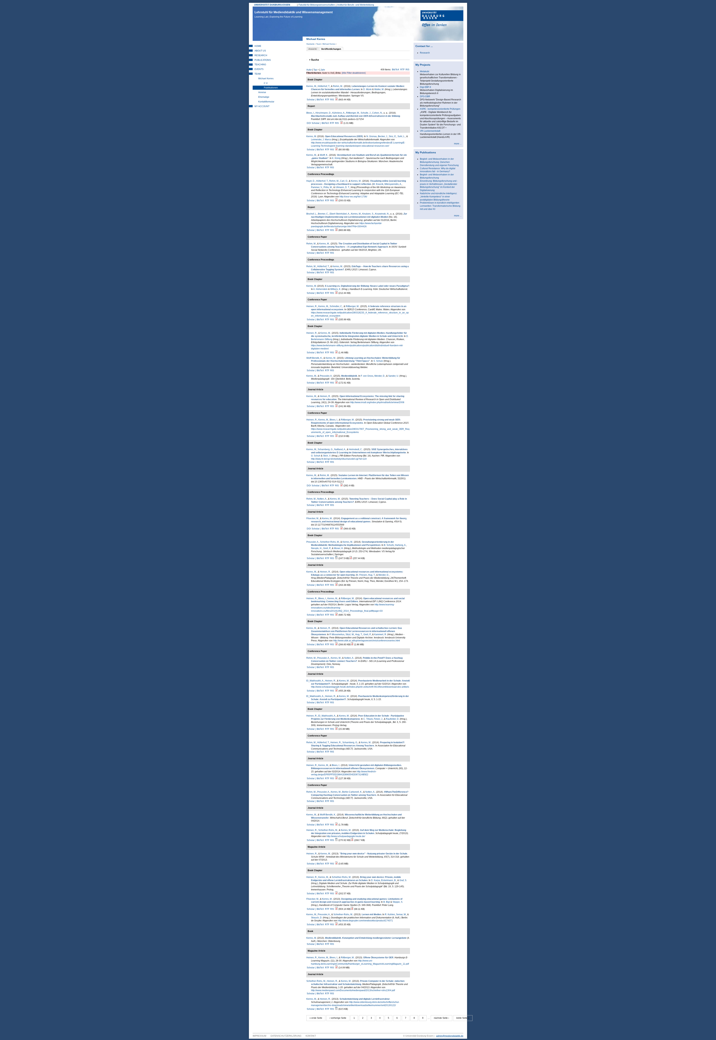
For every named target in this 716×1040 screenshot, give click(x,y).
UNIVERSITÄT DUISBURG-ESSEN (272, 5)
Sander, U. (393, 376)
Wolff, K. (324, 155)
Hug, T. (371, 575)
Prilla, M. (328, 187)
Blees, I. (310, 113)
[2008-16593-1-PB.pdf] (336, 406)
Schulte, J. (366, 113)
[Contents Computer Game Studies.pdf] (352, 909)
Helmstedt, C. (355, 449)
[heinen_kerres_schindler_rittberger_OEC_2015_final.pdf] (336, 436)
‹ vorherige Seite (337, 1018)
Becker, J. (383, 136)
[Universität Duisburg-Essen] (441, 19)
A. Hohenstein (320, 289)
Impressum (259, 1036)
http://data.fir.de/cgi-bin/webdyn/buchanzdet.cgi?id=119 (339, 459)
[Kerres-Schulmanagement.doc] (336, 1009)
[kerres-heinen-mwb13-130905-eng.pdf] (336, 585)
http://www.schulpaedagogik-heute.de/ (345, 836)
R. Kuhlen (390, 914)
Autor (309, 69)
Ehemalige (263, 97)
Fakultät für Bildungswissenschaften (317, 5)
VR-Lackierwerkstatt (430, 131)
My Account (262, 106)
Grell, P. (327, 548)
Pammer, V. (316, 187)
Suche (316, 59)
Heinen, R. (311, 306)
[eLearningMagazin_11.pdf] (336, 967)
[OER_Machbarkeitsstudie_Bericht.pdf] (341, 123)
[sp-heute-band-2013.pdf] (352, 840)
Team (318, 44)
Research (261, 55)
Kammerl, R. (380, 634)
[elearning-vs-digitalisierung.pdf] (336, 293)
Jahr (323, 69)
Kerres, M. (311, 86)
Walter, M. (379, 89)
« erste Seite (316, 1018)
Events (259, 69)
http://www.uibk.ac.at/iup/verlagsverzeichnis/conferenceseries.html (366, 640)
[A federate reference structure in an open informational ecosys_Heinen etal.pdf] (336, 319)
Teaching (260, 64)
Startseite (310, 44)
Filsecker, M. (312, 518)
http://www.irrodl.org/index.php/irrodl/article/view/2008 (377, 402)
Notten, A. (322, 499)
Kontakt (311, 1036)
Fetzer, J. (378, 719)
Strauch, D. (316, 917)
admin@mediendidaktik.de (449, 1036)
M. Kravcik (378, 184)
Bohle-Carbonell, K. (352, 792)
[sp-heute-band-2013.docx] (336, 840)
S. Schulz (378, 361)
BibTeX (395, 69)
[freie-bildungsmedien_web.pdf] (352, 644)
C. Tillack (368, 719)
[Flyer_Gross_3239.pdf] (336, 382)
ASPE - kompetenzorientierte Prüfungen (440, 109)
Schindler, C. (336, 306)
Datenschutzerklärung (286, 1036)
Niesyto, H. (316, 548)
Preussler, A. (326, 376)
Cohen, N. (377, 113)
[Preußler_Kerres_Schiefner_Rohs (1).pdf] (350, 558)
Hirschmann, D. (323, 113)
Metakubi (424, 71)
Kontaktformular (266, 101)
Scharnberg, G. (325, 449)
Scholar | (311, 99)
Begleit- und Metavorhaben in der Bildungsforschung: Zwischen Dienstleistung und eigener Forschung (439, 162)
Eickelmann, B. (388, 880)
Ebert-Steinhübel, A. (340, 213)
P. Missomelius (336, 634)
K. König (336, 158)
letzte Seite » (462, 1018)
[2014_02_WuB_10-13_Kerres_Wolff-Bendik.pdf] (336, 824)
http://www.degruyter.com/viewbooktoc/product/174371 (365, 920)
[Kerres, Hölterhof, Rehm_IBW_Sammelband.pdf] (336, 99)
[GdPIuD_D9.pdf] (336, 924)
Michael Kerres (329, 44)
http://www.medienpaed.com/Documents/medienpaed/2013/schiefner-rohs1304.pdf (353, 990)
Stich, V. (327, 455)
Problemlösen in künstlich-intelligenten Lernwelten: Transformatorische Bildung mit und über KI (440, 205)
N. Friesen (362, 575)
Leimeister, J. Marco (321, 139)
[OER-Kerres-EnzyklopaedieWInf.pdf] (336, 149)
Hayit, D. (310, 181)
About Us (260, 50)
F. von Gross (367, 376)
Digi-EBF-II (425, 87)
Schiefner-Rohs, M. (329, 542)
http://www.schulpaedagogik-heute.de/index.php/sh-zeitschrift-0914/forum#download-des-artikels (360, 687)
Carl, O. (344, 181)
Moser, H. (338, 548)
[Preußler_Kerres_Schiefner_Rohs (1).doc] (336, 558)
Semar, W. (401, 914)
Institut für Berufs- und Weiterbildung (355, 5)
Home (258, 46)
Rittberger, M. (352, 113)
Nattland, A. (340, 449)
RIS (407, 69)
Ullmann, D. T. (342, 187)
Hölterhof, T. (324, 86)
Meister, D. (379, 376)
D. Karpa (375, 880)
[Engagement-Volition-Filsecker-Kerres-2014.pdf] (341, 528)
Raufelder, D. (392, 719)
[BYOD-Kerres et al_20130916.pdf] (336, 893)
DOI (309, 123)
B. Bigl (386, 902)
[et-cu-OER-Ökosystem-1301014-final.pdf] (336, 778)
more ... (457, 143)
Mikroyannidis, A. (393, 184)
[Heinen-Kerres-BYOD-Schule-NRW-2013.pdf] (336, 863)
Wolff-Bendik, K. (314, 358)
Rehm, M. (338, 86)
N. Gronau (371, 136)
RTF (402, 69)
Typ (315, 69)
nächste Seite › (441, 1018)
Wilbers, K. (335, 289)
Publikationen (271, 87)
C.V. (266, 83)
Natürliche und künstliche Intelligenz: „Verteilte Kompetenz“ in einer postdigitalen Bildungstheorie (438, 196)
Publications (263, 60)
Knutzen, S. (368, 213)
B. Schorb (389, 545)
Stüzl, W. (350, 634)
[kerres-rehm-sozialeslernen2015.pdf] (341, 485)
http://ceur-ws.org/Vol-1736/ (353, 196)
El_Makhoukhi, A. (315, 680)
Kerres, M (311, 136)
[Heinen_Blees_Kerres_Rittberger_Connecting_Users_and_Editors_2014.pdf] (336, 615)
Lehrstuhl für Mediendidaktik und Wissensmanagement (294, 14)
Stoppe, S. (397, 902)
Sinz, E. (392, 136)
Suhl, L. (401, 136)
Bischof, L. (311, 213)
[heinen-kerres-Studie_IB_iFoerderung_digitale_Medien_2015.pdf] (336, 352)
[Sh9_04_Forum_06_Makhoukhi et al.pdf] (336, 690)
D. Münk (367, 89)
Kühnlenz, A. (338, 113)
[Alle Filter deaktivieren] (353, 73)
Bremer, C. (323, 213)
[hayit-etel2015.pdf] (336, 200)
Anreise (262, 92)
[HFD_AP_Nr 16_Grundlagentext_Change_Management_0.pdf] (336, 230)
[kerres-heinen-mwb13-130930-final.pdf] (336, 644)
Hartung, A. (400, 545)
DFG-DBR (425, 96)
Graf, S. (403, 880)
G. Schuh (315, 455)
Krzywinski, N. (382, 213)
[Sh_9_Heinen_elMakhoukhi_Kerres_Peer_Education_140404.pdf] (336, 729)
